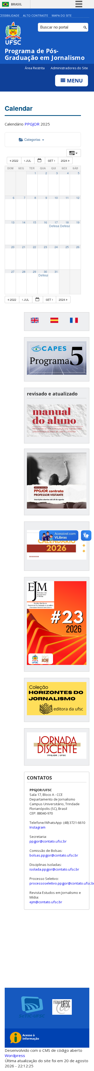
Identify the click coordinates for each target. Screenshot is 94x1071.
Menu (74, 80)
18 (67, 222)
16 (45, 222)
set (51, 160)
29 (34, 272)
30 (45, 272)
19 (77, 222)
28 (23, 272)
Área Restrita (35, 68)
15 (34, 222)
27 (12, 272)
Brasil (16, 4)
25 (67, 247)
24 (56, 247)
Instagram (37, 827)
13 (12, 222)
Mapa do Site (62, 15)
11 (67, 198)
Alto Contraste (35, 15)
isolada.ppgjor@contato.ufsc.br (54, 869)
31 (56, 272)
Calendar (19, 108)
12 (77, 198)
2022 (15, 160)
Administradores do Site (69, 68)
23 (45, 247)
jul (28, 160)
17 (56, 222)
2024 (64, 160)
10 (56, 198)
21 (23, 247)
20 (12, 247)
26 (77, 247)
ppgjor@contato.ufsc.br (48, 841)
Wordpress (15, 1055)
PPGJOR (32, 124)
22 (34, 247)
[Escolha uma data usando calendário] (39, 160)
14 (23, 222)
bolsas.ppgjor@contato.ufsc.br (54, 855)
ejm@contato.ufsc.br (46, 902)
